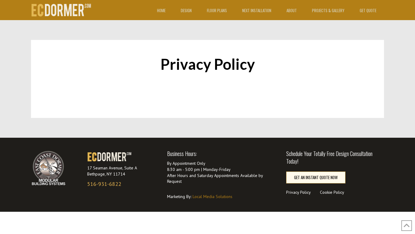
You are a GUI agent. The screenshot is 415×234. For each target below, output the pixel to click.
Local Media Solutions (212, 196)
